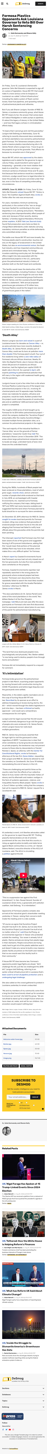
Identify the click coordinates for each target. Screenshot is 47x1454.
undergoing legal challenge (13, 977)
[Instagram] (13, 1429)
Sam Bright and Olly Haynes (13, 1247)
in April (33, 370)
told (33, 434)
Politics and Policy (10, 1066)
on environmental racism (25, 245)
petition (7, 854)
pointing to (13, 373)
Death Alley (7, 349)
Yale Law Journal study (31, 221)
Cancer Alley (34, 343)
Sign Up (35, 1097)
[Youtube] (10, 1429)
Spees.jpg (7, 1049)
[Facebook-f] (3, 1429)
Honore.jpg (7, 1053)
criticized (28, 708)
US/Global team (24, 1105)
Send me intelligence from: (11, 1105)
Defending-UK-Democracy (17, 1255)
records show (18, 493)
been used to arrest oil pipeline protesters (20, 975)
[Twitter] (6, 1429)
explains (11, 221)
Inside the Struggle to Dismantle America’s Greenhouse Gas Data (21, 1346)
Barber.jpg (7, 1044)
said (22, 932)
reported (17, 538)
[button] (23, 1388)
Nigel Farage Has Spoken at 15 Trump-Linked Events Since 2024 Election (21, 1187)
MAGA (9, 1203)
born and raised (26, 341)
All (21, 1102)
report (12, 557)
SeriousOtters (13, 1448)
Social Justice (26, 1066)
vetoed (20, 192)
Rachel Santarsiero (10, 1353)
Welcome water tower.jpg (12, 1039)
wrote (37, 195)
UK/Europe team (24, 1108)
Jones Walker (28, 756)
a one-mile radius (31, 357)
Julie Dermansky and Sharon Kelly (23, 33)
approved (27, 157)
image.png (7, 1058)
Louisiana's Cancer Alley (16, 44)
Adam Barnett (9, 1194)
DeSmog (26, 4)
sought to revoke (9, 519)
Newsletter (6, 1426)
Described (10, 700)
